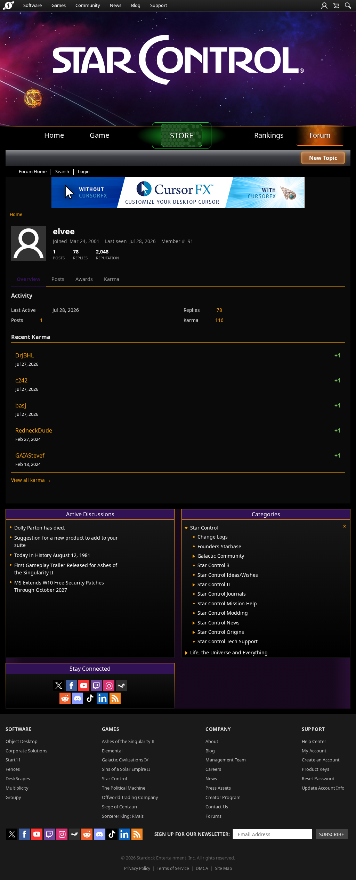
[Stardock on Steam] (121, 685)
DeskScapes (18, 778)
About (211, 741)
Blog (135, 5)
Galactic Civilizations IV (125, 760)
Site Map (223, 868)
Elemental (112, 751)
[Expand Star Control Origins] (194, 632)
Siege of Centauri (119, 807)
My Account (314, 751)
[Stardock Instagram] (109, 685)
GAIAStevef (29, 455)
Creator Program (223, 797)
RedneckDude (33, 430)
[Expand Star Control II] (194, 585)
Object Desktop (22, 741)
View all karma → (31, 480)
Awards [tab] (84, 279)
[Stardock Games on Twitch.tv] (96, 685)
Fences (13, 769)
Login (84, 171)
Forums (213, 816)
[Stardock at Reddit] (65, 698)
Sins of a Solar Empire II (126, 769)
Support (158, 5)
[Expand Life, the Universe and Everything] (186, 653)
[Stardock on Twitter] (58, 685)
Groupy (13, 797)
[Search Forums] (348, 5)
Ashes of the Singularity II (128, 741)
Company (218, 729)
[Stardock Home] (8, 5)
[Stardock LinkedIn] (102, 698)
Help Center (314, 741)
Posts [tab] (57, 279)
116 (219, 320)
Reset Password (318, 778)
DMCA (202, 868)
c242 (21, 380)
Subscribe (331, 834)
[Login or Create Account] (324, 5)
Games (58, 5)
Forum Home (33, 171)
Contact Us (216, 807)
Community (87, 5)
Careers (213, 769)
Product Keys (315, 769)
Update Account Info (323, 788)
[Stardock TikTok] (90, 698)
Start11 (13, 760)
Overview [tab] (28, 279)
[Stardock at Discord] (77, 698)
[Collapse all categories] (344, 526)
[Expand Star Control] (186, 528)
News (115, 5)
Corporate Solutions (26, 751)
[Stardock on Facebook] (71, 685)
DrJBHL (24, 355)
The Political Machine (123, 788)
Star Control (114, 778)
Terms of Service (173, 868)
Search (62, 171)
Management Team (225, 760)
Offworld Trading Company (130, 797)
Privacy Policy (137, 868)
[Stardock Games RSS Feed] (115, 698)
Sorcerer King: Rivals (123, 816)
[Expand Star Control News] (194, 623)
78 (219, 310)
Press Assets (218, 788)
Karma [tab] (111, 279)
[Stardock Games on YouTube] (84, 685)
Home (16, 214)
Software (32, 5)
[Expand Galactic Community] (194, 556)
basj (20, 405)
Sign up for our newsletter (191, 834)
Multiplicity (17, 788)
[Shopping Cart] (336, 5)
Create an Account (321, 760)
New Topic (323, 158)
